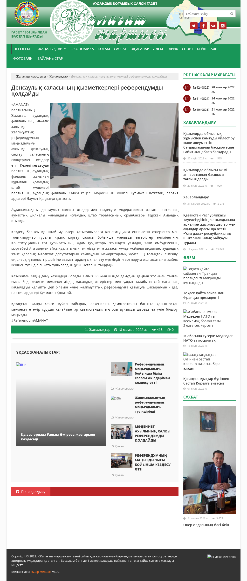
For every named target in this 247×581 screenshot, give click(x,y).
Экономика (82, 48)
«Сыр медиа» (41, 571)
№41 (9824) (201, 98)
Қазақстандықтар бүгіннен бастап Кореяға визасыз (206, 380)
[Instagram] (222, 25)
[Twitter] (194, 25)
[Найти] (231, 13)
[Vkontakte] (213, 25)
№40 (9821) (201, 109)
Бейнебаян (207, 48)
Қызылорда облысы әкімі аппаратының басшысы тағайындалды (205, 174)
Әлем (158, 48)
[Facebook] (203, 25)
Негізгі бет (23, 48)
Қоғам (104, 48)
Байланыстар (50, 58)
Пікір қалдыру (33, 491)
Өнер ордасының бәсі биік (206, 524)
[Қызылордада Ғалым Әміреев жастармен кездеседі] (61, 364)
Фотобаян (23, 58)
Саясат (120, 48)
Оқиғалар (139, 48)
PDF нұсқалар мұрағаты (209, 75)
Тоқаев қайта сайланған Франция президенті (203, 295)
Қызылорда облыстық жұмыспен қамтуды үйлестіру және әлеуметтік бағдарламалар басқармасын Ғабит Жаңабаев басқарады (209, 142)
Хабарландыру (196, 197)
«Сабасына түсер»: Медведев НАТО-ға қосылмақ (208, 338)
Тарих (172, 48)
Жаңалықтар (50, 48)
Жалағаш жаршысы (94, 21)
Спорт (187, 48)
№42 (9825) (201, 87)
